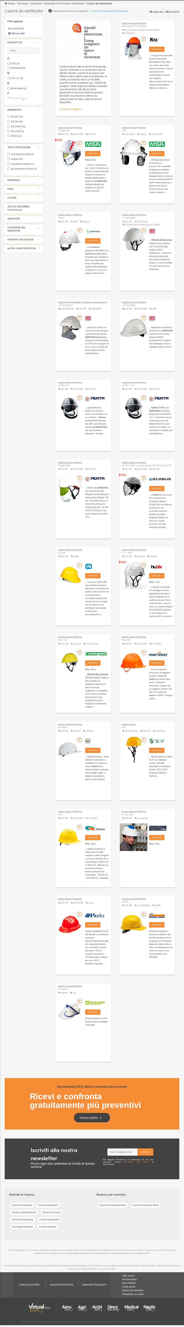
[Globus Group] (161, 478)
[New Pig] (97, 566)
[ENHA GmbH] (161, 827)
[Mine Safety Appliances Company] (161, 143)
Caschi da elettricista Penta (112, 1205)
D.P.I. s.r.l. (17, 78)
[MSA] (97, 143)
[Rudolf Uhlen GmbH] (97, 740)
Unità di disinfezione (49, 1219)
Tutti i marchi (128, 1276)
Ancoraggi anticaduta (22, 1227)
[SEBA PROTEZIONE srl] (161, 740)
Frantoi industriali (47, 1227)
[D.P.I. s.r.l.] (97, 915)
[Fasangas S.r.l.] (97, 1002)
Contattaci (156, 49)
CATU (15, 63)
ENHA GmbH (19, 88)
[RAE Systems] (161, 39)
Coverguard (18, 68)
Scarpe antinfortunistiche (24, 1212)
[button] (23, 42)
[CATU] (161, 231)
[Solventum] (97, 231)
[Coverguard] (97, 653)
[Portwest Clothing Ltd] (161, 653)
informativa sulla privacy (137, 1162)
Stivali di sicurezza (52, 1212)
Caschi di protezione (22, 1205)
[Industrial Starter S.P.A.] (161, 915)
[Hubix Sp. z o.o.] (161, 566)
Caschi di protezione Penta (145, 1205)
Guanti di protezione (48, 1205)
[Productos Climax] (97, 827)
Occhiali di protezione (22, 1219)
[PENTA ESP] (97, 398)
